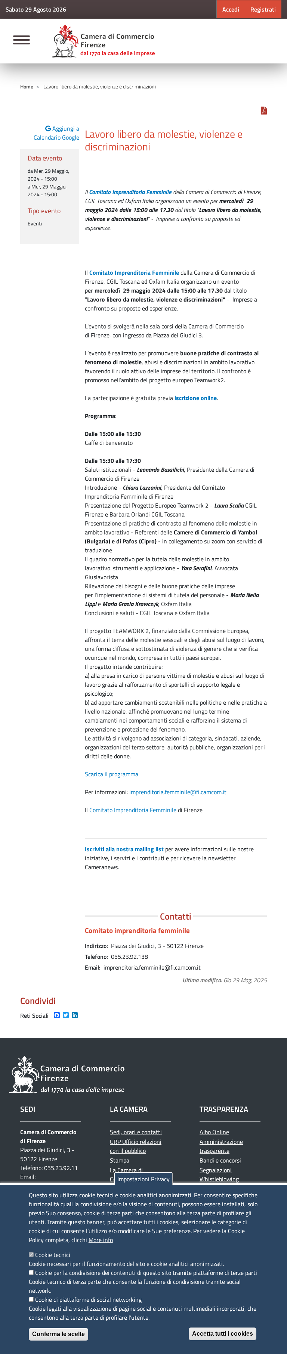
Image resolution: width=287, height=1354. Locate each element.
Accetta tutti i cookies (222, 1333)
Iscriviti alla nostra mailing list (124, 849)
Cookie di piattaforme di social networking (88, 1299)
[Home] (103, 41)
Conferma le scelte (58, 1334)
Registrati (263, 9)
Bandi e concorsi (220, 1160)
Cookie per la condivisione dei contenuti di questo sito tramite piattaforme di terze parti (146, 1272)
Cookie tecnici (52, 1254)
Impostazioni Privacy (143, 1178)
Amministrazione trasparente (221, 1146)
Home (26, 86)
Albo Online (214, 1131)
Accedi (230, 9)
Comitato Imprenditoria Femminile (132, 809)
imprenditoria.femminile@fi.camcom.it (177, 791)
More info (101, 1239)
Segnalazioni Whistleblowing (219, 1174)
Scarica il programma (111, 774)
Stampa (119, 1160)
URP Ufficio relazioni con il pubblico (135, 1146)
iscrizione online (196, 397)
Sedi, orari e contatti (136, 1131)
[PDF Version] (264, 110)
